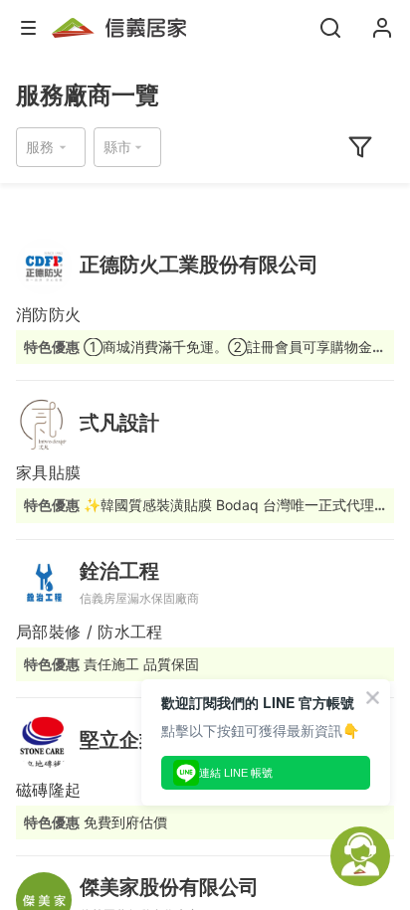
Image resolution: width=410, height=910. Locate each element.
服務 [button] (40, 146)
